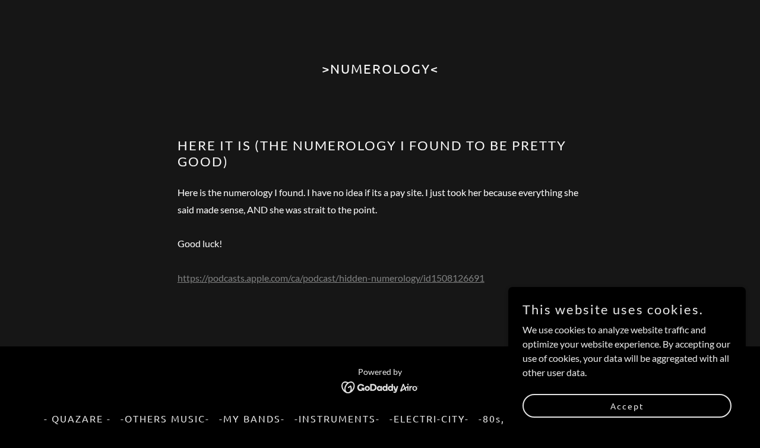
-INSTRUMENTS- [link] (337, 418)
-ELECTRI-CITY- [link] (429, 418)
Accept (627, 405)
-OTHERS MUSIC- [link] (165, 418)
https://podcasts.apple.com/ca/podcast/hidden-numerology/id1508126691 (331, 277)
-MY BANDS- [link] (252, 418)
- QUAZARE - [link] (77, 418)
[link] (380, 386)
